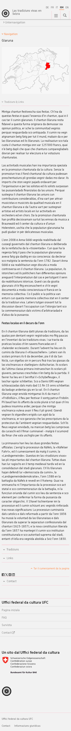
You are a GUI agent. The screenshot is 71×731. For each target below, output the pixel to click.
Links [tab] (9, 558)
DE (47, 7)
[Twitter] (7, 574)
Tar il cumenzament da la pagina (51, 568)
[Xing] (10, 574)
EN (67, 7)
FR (52, 7)
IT (57, 7)
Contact (6, 725)
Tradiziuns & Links (14, 101)
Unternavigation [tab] (15, 22)
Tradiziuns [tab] (12, 549)
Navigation (11, 34)
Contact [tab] (11, 581)
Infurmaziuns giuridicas (27, 725)
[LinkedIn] (13, 574)
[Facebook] (3, 574)
